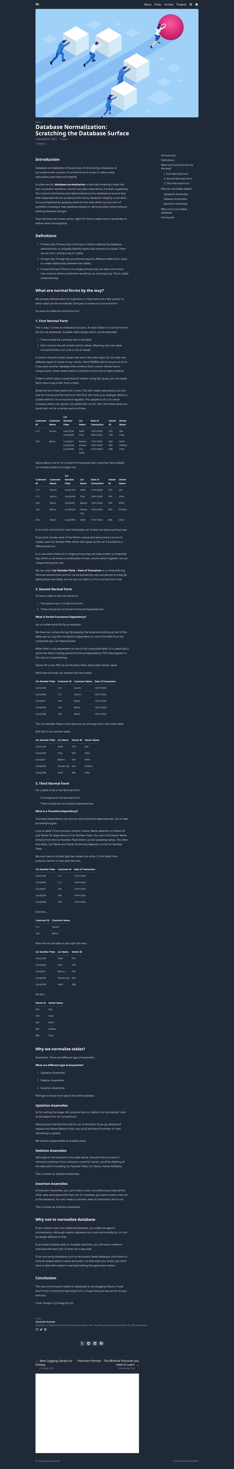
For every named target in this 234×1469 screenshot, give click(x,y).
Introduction (168, 155)
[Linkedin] (45, 1329)
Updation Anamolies (176, 194)
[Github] (36, 1329)
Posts (38, 122)
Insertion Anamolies (176, 203)
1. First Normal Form (176, 174)
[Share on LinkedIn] (94, 1343)
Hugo (186, 1461)
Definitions (167, 160)
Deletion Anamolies (175, 199)
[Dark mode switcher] (196, 4)
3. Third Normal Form (176, 183)
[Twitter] (41, 1329)
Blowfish (195, 1461)
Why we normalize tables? (176, 189)
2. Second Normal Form (178, 178)
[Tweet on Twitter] (82, 1343)
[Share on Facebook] (101, 1343)
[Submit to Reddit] (88, 1343)
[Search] (191, 4)
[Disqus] (87, 1413)
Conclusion (167, 217)
